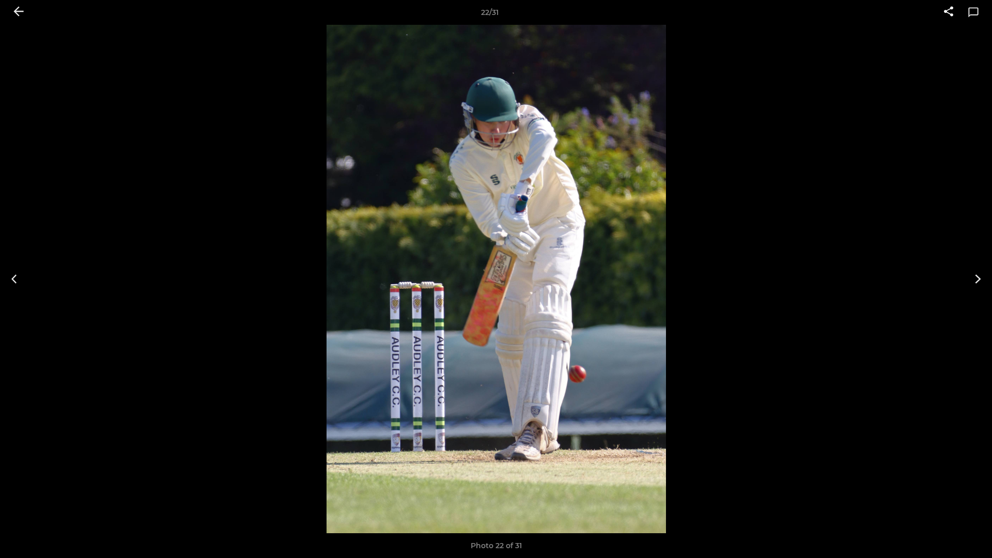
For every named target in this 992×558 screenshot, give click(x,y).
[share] (948, 12)
